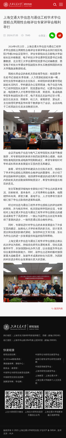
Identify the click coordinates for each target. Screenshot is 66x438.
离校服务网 (8, 363)
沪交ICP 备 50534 (48, 430)
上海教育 (39, 375)
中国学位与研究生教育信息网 (16, 372)
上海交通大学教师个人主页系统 (48, 381)
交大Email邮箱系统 (11, 359)
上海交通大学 (51, 375)
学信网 (18, 381)
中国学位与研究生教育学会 (47, 354)
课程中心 (19, 363)
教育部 (14, 368)
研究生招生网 (9, 354)
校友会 (6, 368)
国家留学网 (8, 381)
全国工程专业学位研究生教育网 (48, 360)
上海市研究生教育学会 (45, 371)
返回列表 (58, 308)
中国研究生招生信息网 (13, 377)
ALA (11, 433)
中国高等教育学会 (43, 366)
